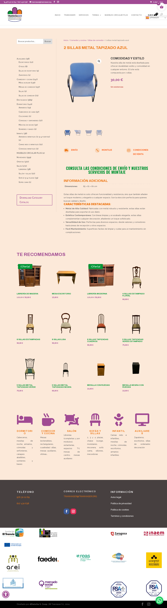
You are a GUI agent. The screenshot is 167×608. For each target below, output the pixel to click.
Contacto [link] (136, 15)
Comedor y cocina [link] (78, 40)
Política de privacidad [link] (121, 503)
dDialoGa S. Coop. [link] (39, 604)
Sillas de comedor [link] (96, 40)
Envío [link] (74, 150)
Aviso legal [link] (116, 497)
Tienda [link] (95, 15)
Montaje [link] (107, 150)
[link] (156, 2)
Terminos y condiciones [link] (122, 516)
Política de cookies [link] (120, 509)
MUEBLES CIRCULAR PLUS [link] (116, 15)
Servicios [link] (84, 15)
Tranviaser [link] (69, 15)
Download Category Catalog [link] (31, 200)
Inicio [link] (57, 15)
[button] (54, 2)
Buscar (48, 41)
